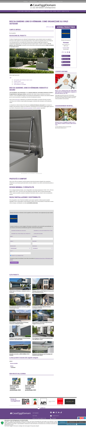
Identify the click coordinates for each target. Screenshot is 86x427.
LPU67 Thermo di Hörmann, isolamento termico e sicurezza (19, 291)
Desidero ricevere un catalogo (18, 230)
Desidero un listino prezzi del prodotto (20, 233)
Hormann (66, 43)
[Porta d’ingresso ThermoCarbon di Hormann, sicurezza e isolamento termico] (20, 315)
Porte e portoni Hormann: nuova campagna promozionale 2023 (30, 388)
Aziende (54, 11)
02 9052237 (54, 418)
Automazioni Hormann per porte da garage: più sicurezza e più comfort (42, 354)
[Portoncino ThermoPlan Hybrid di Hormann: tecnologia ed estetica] (43, 300)
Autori (35, 416)
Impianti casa (27, 11)
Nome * (11, 236)
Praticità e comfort (17, 81)
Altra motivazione (38, 233)
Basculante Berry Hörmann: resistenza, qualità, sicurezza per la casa (19, 307)
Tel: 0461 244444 (66, 47)
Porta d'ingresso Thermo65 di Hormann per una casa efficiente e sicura (42, 339)
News (51, 11)
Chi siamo (36, 413)
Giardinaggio (13, 367)
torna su (42, 408)
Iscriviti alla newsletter (57, 1)
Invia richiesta (14, 262)
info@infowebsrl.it (55, 415)
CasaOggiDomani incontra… (64, 106)
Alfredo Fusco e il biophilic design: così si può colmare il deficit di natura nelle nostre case (65, 123)
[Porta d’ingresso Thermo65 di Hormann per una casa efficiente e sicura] (43, 331)
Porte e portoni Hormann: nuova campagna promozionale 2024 (15, 388)
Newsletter (64, 11)
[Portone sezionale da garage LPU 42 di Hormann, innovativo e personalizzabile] (20, 331)
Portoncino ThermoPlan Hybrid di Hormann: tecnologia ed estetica (41, 307)
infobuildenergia (33, 1)
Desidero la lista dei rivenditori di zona (43, 230)
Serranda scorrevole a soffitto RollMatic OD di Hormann (19, 354)
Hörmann (18, 99)
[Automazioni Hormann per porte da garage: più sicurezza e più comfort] (43, 347)
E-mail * (12, 241)
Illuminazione (42, 11)
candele (38, 108)
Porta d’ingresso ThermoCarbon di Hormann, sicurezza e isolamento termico (19, 323)
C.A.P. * (11, 250)
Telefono (34, 241)
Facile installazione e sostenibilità (20, 84)
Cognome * (34, 236)
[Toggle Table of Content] (10, 77)
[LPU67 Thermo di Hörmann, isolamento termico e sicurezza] (20, 284)
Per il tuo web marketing (44, 1)
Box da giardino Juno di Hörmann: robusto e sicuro (23, 80)
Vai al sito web (66, 49)
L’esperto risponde (61, 71)
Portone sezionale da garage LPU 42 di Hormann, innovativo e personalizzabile (19, 339)
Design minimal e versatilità (19, 83)
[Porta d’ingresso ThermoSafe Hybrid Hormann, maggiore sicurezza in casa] (43, 315)
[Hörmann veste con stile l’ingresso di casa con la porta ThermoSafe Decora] (43, 284)
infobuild (26, 1)
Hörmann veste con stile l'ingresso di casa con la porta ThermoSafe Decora (43, 291)
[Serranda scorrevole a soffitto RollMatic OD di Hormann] (20, 347)
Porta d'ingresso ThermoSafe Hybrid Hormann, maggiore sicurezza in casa (42, 323)
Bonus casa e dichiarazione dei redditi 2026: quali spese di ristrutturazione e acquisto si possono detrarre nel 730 (66, 92)
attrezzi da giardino (28, 108)
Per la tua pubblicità (39, 418)
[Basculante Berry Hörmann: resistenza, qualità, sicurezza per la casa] (20, 300)
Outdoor (47, 11)
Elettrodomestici (34, 11)
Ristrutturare (20, 11)
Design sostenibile (14, 363)
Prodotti (59, 11)
